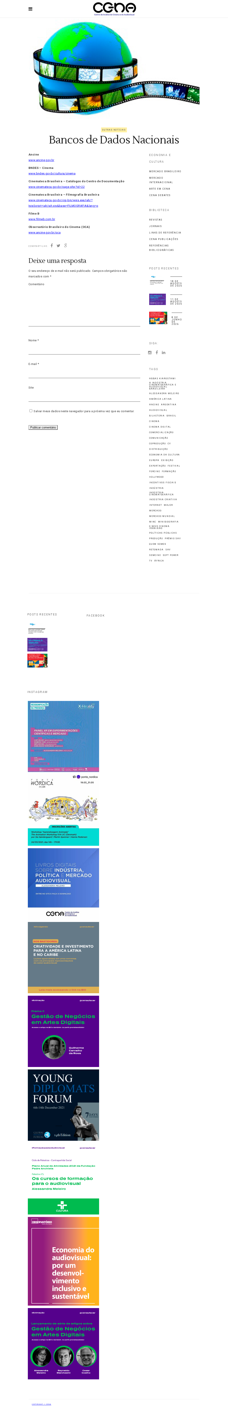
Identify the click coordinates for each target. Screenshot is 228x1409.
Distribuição (158, 449)
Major (168, 505)
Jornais (155, 226)
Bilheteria (157, 416)
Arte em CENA (159, 189)
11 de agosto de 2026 (176, 301)
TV (151, 561)
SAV (168, 550)
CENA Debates (160, 195)
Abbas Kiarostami (162, 379)
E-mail (33, 364)
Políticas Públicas (163, 533)
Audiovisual (158, 410)
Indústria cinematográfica (161, 494)
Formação (169, 472)
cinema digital (160, 427)
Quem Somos (157, 544)
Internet (155, 505)
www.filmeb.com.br (41, 219)
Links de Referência (165, 232)
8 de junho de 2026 (177, 320)
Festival (174, 466)
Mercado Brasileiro (165, 171)
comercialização (161, 433)
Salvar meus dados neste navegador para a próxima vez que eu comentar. (84, 411)
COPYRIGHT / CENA (41, 1404)
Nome (33, 340)
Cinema (154, 421)
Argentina (168, 405)
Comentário (36, 284)
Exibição (167, 460)
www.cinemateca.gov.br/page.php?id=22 (56, 186)
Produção (156, 539)
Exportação (157, 466)
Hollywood (156, 477)
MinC (152, 522)
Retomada (156, 550)
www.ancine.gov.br (41, 160)
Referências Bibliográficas (161, 247)
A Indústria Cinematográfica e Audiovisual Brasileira (162, 386)
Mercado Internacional (161, 180)
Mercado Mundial (162, 516)
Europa (154, 460)
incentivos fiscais (162, 483)
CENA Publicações (163, 239)
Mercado (155, 511)
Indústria (156, 488)
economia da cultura (164, 455)
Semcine (155, 555)
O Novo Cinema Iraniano (159, 527)
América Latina (160, 399)
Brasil (171, 416)
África (159, 561)
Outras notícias (114, 130)
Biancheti (191, 1404)
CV (169, 444)
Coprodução (157, 444)
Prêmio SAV (173, 539)
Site (31, 387)
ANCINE (154, 405)
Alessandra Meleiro (164, 394)
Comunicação (158, 438)
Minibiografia (168, 522)
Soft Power (171, 555)
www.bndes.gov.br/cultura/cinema (51, 173)
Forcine (154, 472)
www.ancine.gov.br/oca (44, 232)
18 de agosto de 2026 (176, 283)
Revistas (155, 220)
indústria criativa (163, 500)
